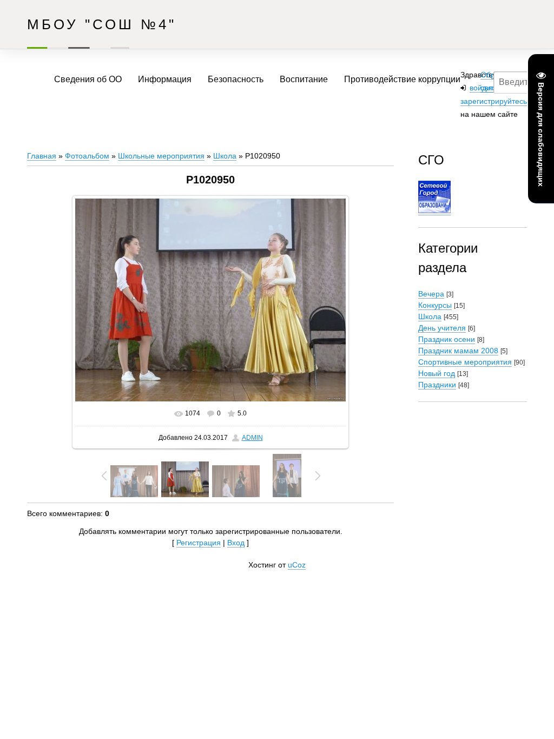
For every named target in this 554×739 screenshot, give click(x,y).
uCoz (297, 564)
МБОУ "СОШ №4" (101, 24)
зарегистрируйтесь (493, 101)
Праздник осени (446, 339)
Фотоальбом (87, 155)
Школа (224, 155)
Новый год (436, 373)
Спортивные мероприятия (465, 362)
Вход (236, 542)
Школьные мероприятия (161, 155)
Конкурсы (435, 305)
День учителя (442, 328)
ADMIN (252, 437)
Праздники (437, 384)
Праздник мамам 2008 (458, 350)
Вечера (431, 293)
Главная (41, 155)
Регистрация (198, 542)
